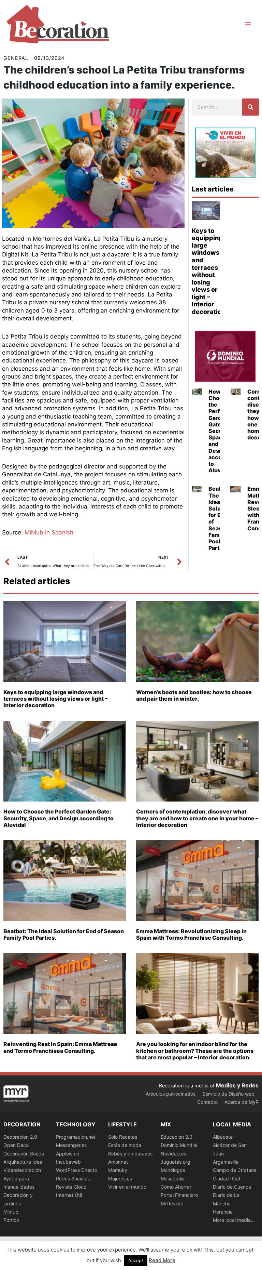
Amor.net (118, 1162)
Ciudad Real (226, 1178)
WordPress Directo (76, 1170)
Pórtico (11, 1220)
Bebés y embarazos (130, 1153)
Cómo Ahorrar (176, 1187)
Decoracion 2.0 (20, 1137)
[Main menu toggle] (248, 24)
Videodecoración (22, 1170)
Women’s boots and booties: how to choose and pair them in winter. (194, 695)
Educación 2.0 (176, 1137)
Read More (162, 1260)
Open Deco (16, 1145)
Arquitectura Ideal (23, 1162)
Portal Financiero (179, 1195)
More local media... (234, 1220)
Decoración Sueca (23, 1153)
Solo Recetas (122, 1137)
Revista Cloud (71, 1187)
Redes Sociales (73, 1178)
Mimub (10, 1212)
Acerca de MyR (241, 1102)
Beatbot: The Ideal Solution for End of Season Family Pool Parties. (219, 518)
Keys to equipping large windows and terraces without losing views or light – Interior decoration (208, 271)
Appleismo (67, 1153)
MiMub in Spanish (49, 532)
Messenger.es (71, 1145)
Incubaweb (68, 1162)
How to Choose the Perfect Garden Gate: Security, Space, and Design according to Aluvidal (58, 818)
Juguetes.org (175, 1162)
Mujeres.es (120, 1178)
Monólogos (173, 1170)
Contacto (207, 1102)
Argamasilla (225, 1162)
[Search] (250, 107)
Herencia (223, 1212)
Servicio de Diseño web (228, 1094)
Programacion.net (76, 1137)
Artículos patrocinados (170, 1094)
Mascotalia (173, 1178)
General (15, 58)
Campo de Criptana (235, 1170)
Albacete (223, 1137)
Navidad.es (173, 1153)
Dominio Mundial (179, 1145)
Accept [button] (135, 1260)
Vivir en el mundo (127, 1187)
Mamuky (117, 1170)
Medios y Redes (237, 1085)
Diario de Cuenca (232, 1187)
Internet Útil (69, 1195)
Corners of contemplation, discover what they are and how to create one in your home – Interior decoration (197, 818)
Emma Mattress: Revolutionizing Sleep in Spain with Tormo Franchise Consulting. (191, 934)
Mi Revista (172, 1203)
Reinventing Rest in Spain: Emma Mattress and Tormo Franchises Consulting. (60, 1047)
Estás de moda (124, 1145)
